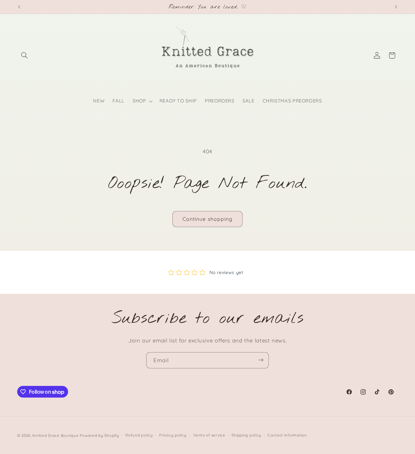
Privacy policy (172, 435)
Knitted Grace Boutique (55, 435)
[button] (24, 55)
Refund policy (139, 435)
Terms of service (209, 435)
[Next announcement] (396, 6)
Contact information (287, 435)
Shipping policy (246, 435)
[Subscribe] (261, 360)
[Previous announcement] (19, 6)
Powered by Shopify (99, 435)
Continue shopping (207, 219)
